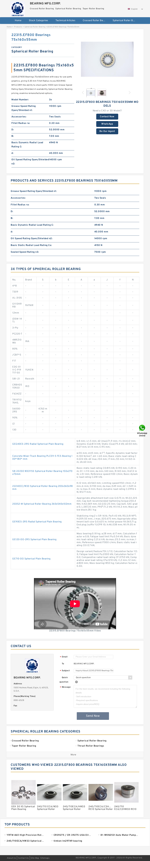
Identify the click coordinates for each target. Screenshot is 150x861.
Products (18, 27)
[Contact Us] (142, 430)
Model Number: (20, 99)
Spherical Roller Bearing (126, 20)
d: (12, 153)
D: (12, 129)
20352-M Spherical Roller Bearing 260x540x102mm (41, 504)
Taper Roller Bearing (75, 30)
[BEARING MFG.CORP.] (17, 8)
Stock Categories (38, 20)
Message (65, 687)
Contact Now (107, 116)
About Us (11, 858)
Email (64, 657)
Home (18, 20)
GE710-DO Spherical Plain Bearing (31, 558)
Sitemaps (45, 858)
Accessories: (18, 116)
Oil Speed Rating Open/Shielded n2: (30, 161)
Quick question (63, 679)
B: (12, 136)
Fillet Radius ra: (20, 123)
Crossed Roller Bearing (96, 20)
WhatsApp (107, 124)
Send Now (93, 716)
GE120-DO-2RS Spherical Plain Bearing (34, 539)
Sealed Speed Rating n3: (25, 252)
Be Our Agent (107, 131)
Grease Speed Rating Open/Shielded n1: (23, 108)
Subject (65, 670)
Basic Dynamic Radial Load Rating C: (27, 144)
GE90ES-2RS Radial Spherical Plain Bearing (37, 521)
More (73, 754)
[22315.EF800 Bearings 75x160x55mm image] (107, 59)
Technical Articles (65, 20)
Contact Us (23, 858)
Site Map (35, 858)
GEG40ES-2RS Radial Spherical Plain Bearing (37, 444)
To (63, 664)
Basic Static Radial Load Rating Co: (31, 245)
